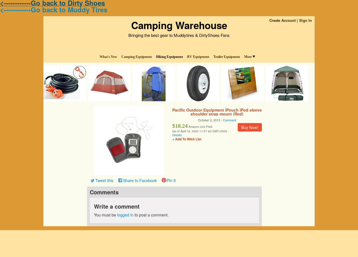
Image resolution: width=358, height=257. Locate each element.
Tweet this (104, 180)
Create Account (282, 20)
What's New (108, 57)
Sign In (305, 20)
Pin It (171, 180)
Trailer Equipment (226, 57)
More (248, 57)
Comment (229, 120)
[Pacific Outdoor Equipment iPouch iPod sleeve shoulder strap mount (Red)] (129, 139)
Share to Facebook (140, 180)
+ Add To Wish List (186, 139)
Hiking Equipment (169, 57)
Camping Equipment (136, 57)
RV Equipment (198, 57)
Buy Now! (249, 127)
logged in (125, 215)
